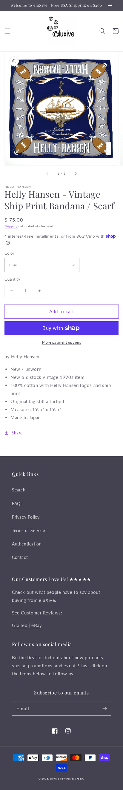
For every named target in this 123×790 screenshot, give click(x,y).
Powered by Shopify (72, 778)
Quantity (12, 279)
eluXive (54, 778)
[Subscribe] (104, 708)
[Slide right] (75, 173)
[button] (7, 31)
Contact (20, 557)
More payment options (61, 342)
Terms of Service (28, 530)
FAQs (17, 503)
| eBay (35, 625)
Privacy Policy (25, 517)
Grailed (19, 625)
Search (19, 489)
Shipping (11, 226)
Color (9, 253)
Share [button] (17, 432)
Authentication (26, 543)
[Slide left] (47, 173)
